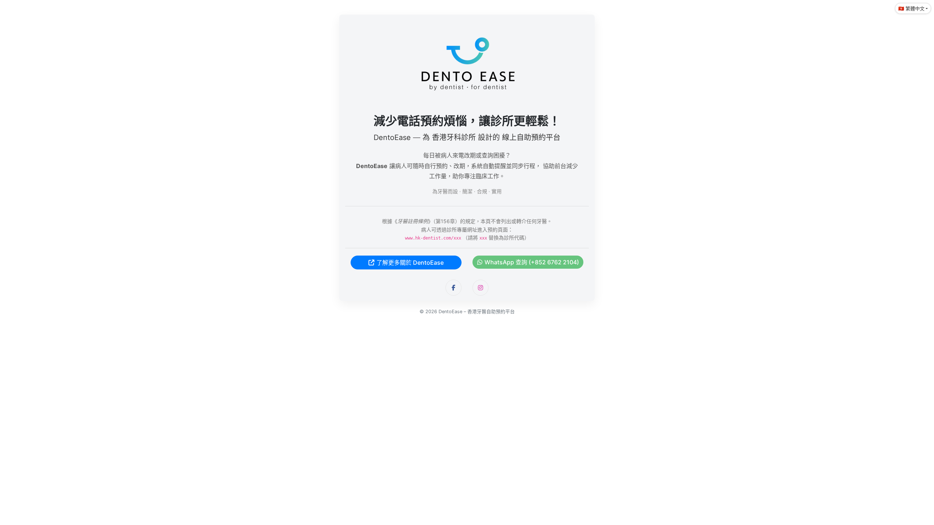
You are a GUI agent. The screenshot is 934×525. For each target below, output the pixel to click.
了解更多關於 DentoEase (410, 262)
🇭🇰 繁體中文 (911, 8)
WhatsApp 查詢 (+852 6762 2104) (532, 262)
